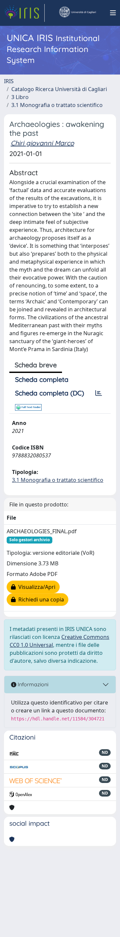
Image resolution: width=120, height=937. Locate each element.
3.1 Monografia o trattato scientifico (57, 105)
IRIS (9, 81)
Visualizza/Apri (35, 587)
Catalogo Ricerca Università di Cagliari (59, 89)
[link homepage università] (77, 13)
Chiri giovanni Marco (42, 143)
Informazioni (32, 684)
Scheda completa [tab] (41, 379)
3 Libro (20, 97)
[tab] (99, 393)
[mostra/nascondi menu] (113, 13)
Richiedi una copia (40, 599)
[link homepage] (24, 13)
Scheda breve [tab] (36, 365)
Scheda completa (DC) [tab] (49, 393)
